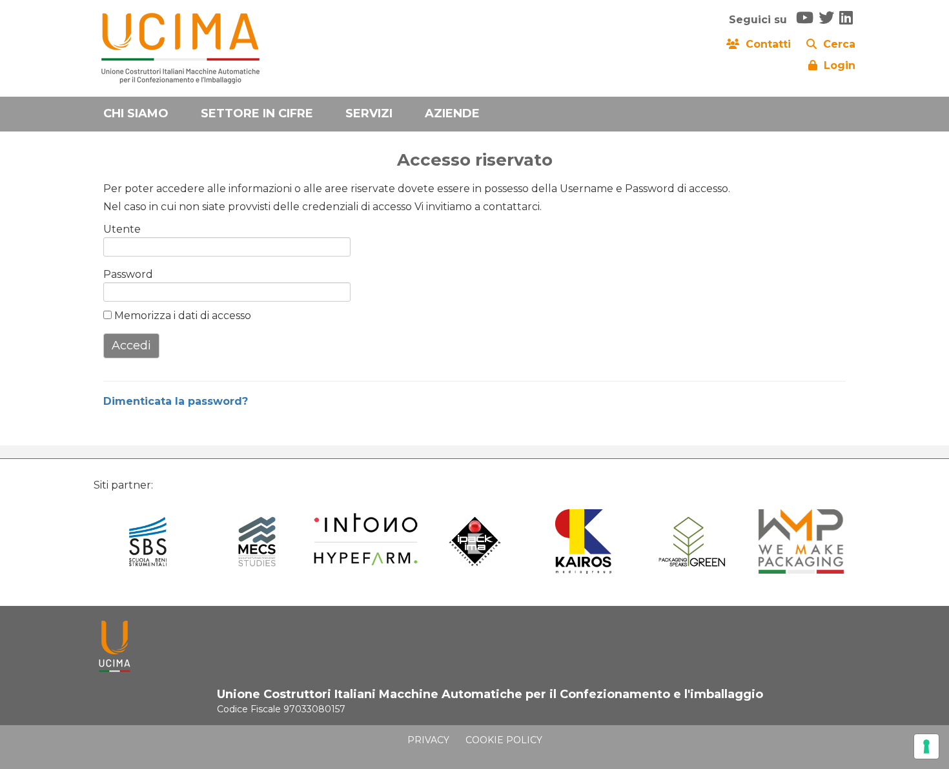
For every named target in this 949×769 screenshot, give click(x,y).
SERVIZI (369, 113)
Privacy (428, 740)
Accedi (131, 345)
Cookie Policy (503, 740)
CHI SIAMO (135, 113)
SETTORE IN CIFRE (257, 113)
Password (124, 274)
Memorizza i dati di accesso (181, 315)
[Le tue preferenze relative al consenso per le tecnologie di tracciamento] (926, 746)
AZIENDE (452, 113)
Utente (122, 229)
